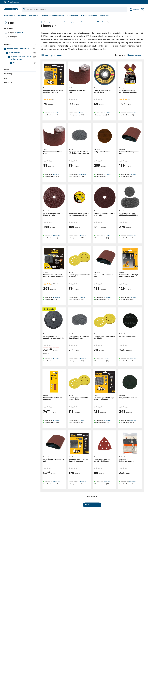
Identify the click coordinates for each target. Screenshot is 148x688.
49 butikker (82, 174)
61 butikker (56, 113)
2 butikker (56, 174)
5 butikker (107, 359)
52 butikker (132, 174)
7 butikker (82, 297)
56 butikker (132, 113)
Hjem (41, 22)
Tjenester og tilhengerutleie (52, 15)
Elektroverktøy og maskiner (71, 22)
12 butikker (56, 420)
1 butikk (81, 113)
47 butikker (56, 236)
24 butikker (107, 174)
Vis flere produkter (92, 505)
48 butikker (107, 236)
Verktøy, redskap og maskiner (54, 22)
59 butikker (82, 359)
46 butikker (107, 297)
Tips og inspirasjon (89, 15)
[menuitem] (20, 49)
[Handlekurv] (142, 9)
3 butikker (82, 420)
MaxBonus (33, 15)
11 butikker (56, 297)
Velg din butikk (13, 2)
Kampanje (22, 15)
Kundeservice (72, 15)
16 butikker (56, 359)
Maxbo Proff (105, 15)
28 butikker (132, 359)
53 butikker (107, 113)
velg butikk (19, 33)
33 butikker (107, 420)
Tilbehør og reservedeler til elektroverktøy (93, 22)
